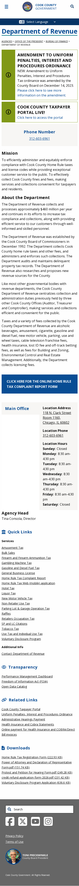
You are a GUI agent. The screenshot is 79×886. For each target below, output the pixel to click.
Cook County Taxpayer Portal (21, 709)
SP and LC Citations (14, 624)
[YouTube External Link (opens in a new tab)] (37, 821)
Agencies (7, 41)
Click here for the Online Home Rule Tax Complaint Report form (39, 384)
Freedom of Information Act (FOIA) (25, 681)
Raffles (6, 613)
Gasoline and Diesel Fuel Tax (21, 568)
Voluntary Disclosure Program (21, 639)
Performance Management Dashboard (27, 676)
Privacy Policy (14, 836)
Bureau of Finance (57, 41)
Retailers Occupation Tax (18, 619)
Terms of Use (14, 842)
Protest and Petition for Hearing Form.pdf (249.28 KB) (37, 772)
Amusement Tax (12, 548)
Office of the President (29, 41)
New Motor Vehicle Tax (17, 598)
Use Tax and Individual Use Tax (22, 634)
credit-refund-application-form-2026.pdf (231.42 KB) (35, 777)
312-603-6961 (39, 138)
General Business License (18, 573)
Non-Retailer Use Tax (16, 603)
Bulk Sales (8, 553)
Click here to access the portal (40, 117)
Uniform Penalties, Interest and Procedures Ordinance (37, 714)
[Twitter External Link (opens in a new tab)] (24, 821)
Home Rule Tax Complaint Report (24, 578)
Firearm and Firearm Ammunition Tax (26, 558)
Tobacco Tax (10, 629)
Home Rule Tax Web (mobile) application (28, 583)
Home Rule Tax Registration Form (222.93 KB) (32, 757)
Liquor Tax (9, 593)
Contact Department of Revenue (23, 654)
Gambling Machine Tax (17, 563)
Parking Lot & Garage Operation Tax (26, 608)
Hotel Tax (8, 588)
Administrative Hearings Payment (23, 719)
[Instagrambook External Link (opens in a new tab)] (50, 821)
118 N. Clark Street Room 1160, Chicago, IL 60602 (57, 418)
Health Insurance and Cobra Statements (28, 724)
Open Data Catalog (14, 686)
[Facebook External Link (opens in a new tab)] (11, 821)
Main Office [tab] (17, 408)
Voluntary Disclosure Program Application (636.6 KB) (36, 782)
